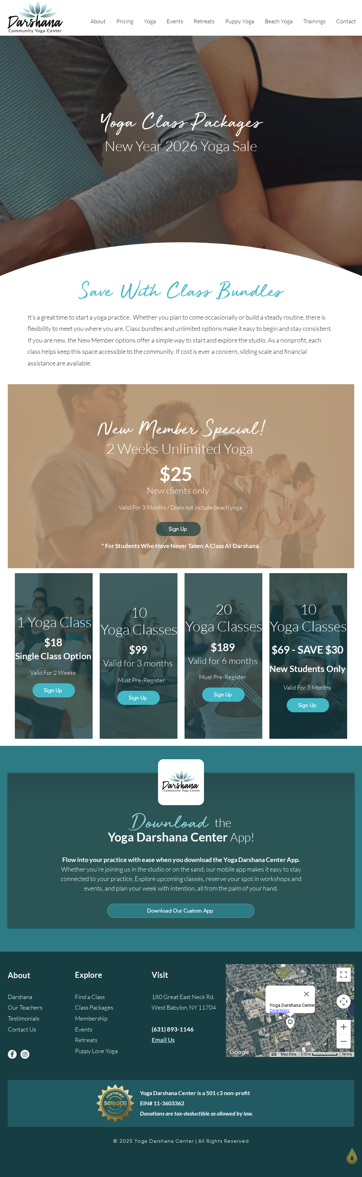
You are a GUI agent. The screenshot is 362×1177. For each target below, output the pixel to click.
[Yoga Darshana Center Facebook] (12, 1054)
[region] (313, 1160)
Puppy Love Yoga (96, 1050)
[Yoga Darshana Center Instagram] (25, 1054)
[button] (98, 21)
